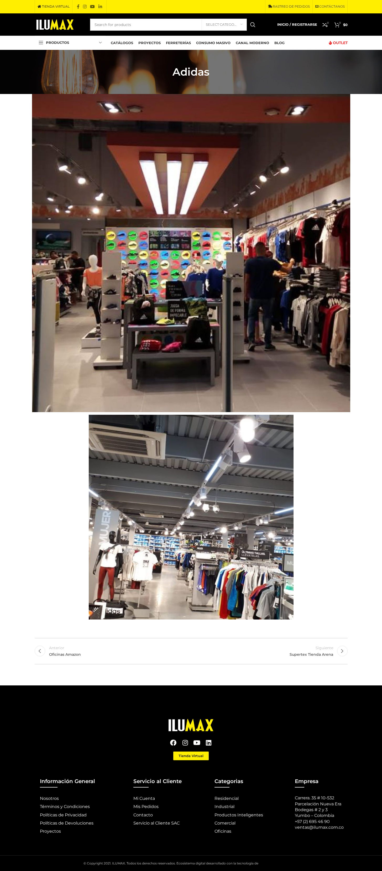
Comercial (225, 823)
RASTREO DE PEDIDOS (291, 6)
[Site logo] (55, 24)
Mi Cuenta (144, 798)
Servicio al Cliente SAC (156, 823)
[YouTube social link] (92, 7)
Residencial (226, 798)
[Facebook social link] (78, 7)
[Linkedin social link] (100, 7)
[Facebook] (173, 742)
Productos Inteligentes (238, 814)
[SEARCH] (253, 25)
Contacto (143, 814)
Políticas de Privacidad (63, 814)
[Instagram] (185, 742)
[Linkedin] (208, 742)
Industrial (224, 806)
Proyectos (50, 831)
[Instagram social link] (84, 7)
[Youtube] (197, 742)
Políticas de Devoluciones (66, 823)
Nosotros (49, 798)
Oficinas (222, 831)
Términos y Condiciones (65, 806)
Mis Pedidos (146, 806)
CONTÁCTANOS (332, 6)
